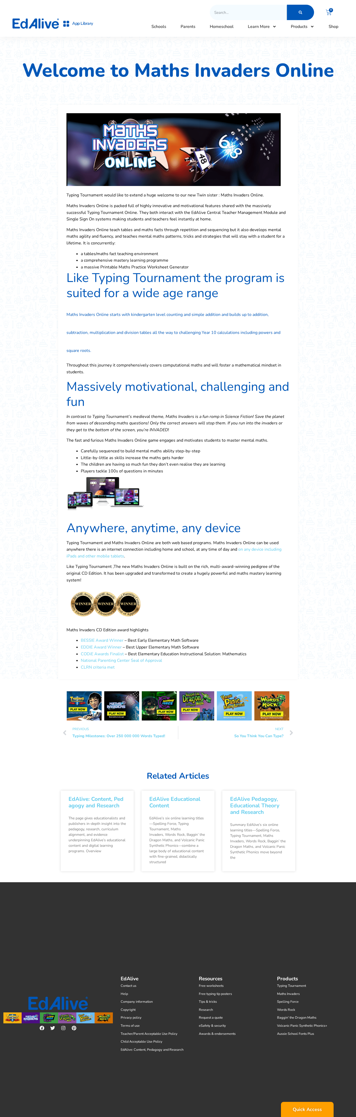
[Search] (300, 12)
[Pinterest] (74, 1028)
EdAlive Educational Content (174, 802)
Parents (188, 26)
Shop (333, 26)
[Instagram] (63, 1028)
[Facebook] (42, 1028)
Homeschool (222, 26)
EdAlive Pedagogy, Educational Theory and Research (254, 805)
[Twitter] (52, 1028)
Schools (158, 26)
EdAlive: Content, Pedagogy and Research (96, 802)
